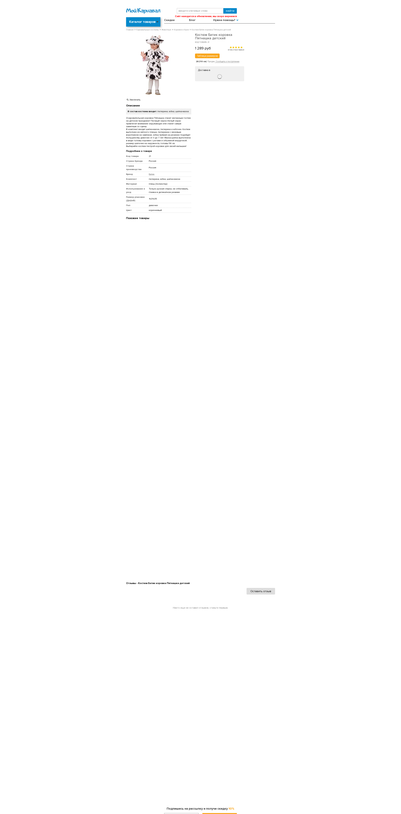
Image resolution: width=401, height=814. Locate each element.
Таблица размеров (207, 55)
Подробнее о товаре (139, 151)
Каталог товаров (142, 22)
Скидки (169, 20)
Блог (192, 20)
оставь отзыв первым (236, 50)
